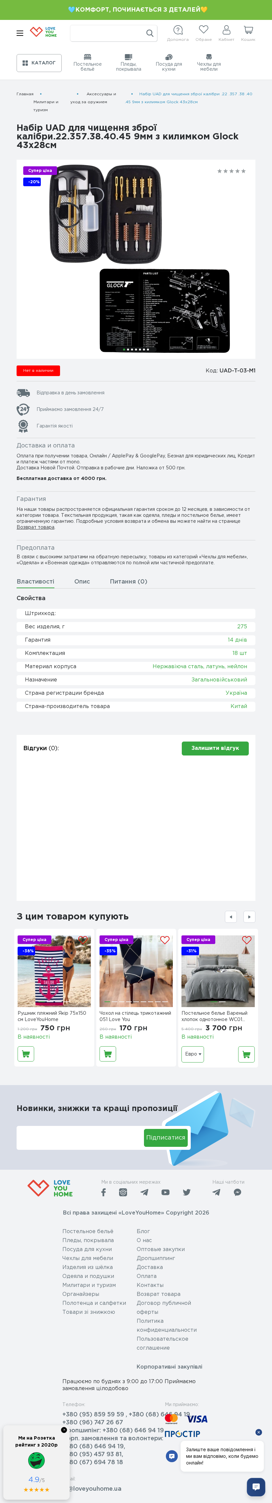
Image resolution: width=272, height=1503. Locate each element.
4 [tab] (136, 350)
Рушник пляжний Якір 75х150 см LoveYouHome (52, 1016)
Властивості (35, 582)
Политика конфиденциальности (167, 1326)
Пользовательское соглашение (162, 1344)
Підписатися (165, 1138)
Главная (25, 94)
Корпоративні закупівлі (169, 1367)
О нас (144, 1240)
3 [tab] (132, 350)
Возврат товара (35, 527)
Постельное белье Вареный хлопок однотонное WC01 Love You (214, 1017)
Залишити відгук (215, 748)
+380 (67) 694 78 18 (92, 1462)
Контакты (150, 1285)
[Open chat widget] (256, 1487)
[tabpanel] (136, 259)
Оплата (147, 1276)
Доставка (150, 1267)
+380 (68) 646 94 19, (93, 1446)
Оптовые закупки (161, 1249)
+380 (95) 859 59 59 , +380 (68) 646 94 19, (126, 1414)
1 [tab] (124, 350)
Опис (82, 582)
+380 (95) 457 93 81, (92, 1454)
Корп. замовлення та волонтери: (112, 1438)
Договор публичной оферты (164, 1308)
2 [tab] (128, 350)
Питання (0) (128, 582)
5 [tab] (140, 350)
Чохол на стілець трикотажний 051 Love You (135, 1016)
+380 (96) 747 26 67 (92, 1422)
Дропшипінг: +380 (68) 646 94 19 (113, 1430)
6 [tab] (144, 350)
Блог (143, 1231)
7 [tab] (148, 350)
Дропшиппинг (156, 1258)
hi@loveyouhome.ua (91, 1489)
